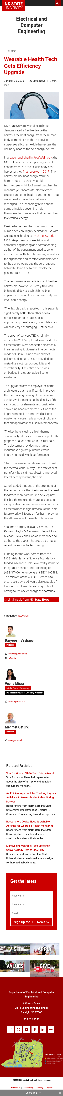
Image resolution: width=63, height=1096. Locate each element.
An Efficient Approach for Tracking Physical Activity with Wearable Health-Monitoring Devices (31, 797)
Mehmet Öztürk (16, 727)
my (49, 1088)
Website (12, 658)
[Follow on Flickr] (51, 1029)
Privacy (40, 1088)
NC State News (39, 599)
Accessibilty (28, 1088)
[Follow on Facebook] (35, 1029)
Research (11, 51)
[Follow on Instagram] (10, 1029)
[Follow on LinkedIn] (43, 1029)
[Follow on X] (18, 1029)
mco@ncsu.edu (15, 740)
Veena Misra (14, 683)
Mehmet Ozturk (44, 235)
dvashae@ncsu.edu (17, 654)
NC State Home (15, 3)
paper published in (31, 157)
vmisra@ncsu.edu (16, 701)
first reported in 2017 (36, 171)
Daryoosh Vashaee (19, 640)
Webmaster (15, 1088)
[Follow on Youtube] (26, 1029)
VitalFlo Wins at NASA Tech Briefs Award (30, 773)
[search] (58, 3)
